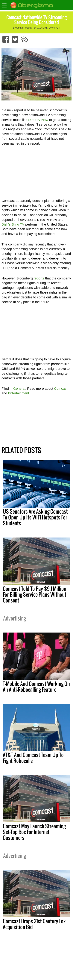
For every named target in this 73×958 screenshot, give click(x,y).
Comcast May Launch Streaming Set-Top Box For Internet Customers (34, 831)
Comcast (60, 388)
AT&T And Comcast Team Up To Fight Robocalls (33, 757)
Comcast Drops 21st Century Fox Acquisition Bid (34, 924)
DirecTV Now (38, 120)
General (19, 388)
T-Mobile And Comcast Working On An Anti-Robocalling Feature (36, 686)
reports (39, 278)
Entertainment (18, 393)
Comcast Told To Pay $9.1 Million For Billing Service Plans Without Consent (34, 594)
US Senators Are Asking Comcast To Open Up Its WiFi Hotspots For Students (35, 517)
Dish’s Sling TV (12, 224)
